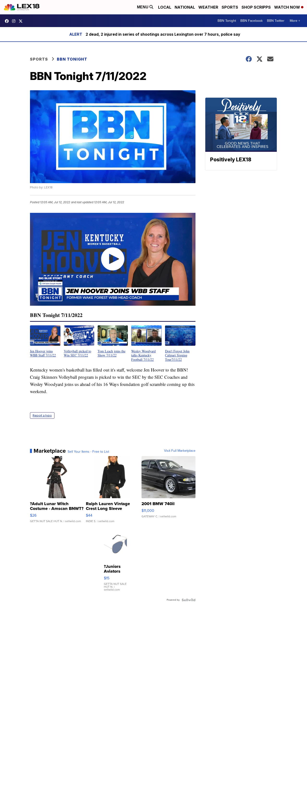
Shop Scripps (256, 7)
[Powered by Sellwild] (188, 600)
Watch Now (287, 7)
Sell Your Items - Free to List (88, 451)
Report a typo (42, 415)
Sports (230, 7)
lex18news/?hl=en (15, 21)
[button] (45, 341)
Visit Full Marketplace (179, 450)
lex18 (8, 21)
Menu (143, 7)
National (185, 7)
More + (295, 20)
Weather (208, 7)
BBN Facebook (251, 20)
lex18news (22, 21)
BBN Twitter (275, 20)
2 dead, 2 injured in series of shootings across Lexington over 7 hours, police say (163, 34)
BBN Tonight (227, 20)
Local (164, 7)
